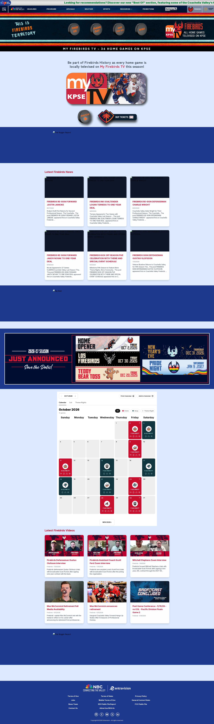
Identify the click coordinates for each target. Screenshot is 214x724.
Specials (70, 9)
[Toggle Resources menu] (132, 9)
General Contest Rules (141, 700)
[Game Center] (139, 436)
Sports (106, 9)
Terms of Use (73, 696)
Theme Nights (80, 402)
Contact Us (73, 708)
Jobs (73, 700)
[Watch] (133, 436)
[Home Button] (17, 9)
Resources (125, 9)
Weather (89, 9)
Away (136, 411)
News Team (73, 704)
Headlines (31, 9)
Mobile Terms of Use (107, 700)
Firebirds (197, 9)
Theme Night (149, 411)
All (118, 411)
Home (126, 411)
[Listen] (136, 436)
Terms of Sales (107, 696)
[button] (135, 431)
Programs (51, 9)
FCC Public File (141, 704)
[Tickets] (131, 436)
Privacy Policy (141, 696)
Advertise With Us (107, 708)
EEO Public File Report (107, 704)
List (70, 402)
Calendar (62, 402)
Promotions (148, 9)
